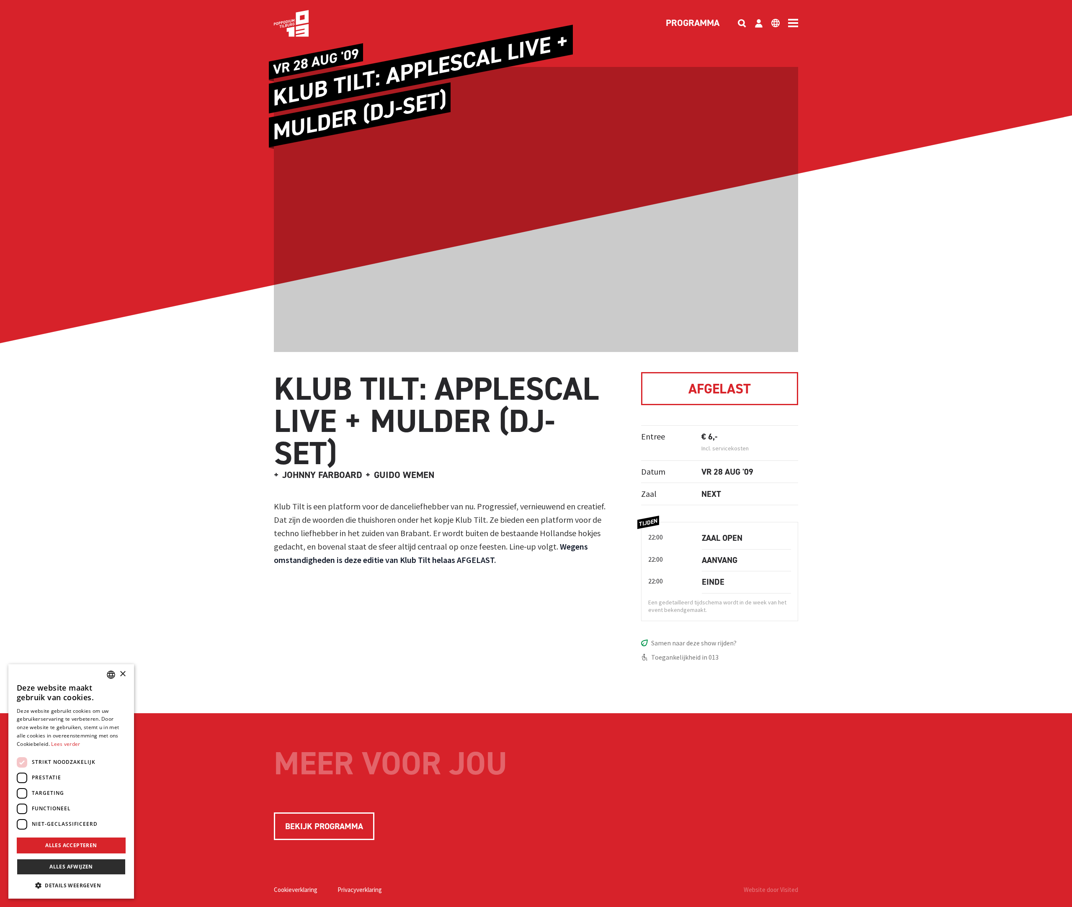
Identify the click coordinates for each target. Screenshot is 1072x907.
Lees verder (65, 744)
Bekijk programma (324, 826)
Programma (692, 23)
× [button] (122, 674)
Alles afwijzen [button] (71, 866)
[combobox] (111, 675)
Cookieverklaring (295, 890)
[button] (71, 885)
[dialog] (71, 781)
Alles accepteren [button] (71, 845)
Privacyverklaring (360, 890)
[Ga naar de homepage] (304, 23)
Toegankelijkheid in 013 (685, 657)
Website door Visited (771, 890)
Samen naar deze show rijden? (694, 643)
